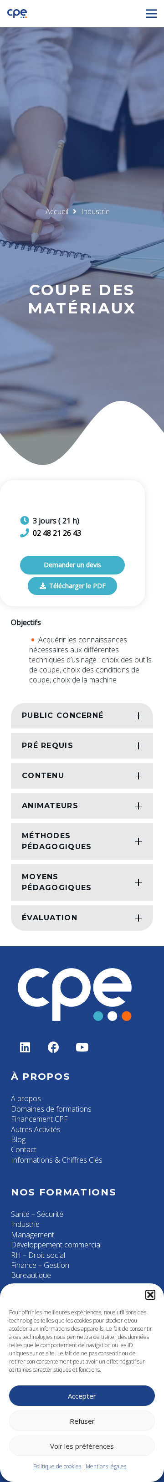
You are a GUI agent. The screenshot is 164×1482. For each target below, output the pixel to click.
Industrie (25, 1224)
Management (32, 1235)
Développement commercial (56, 1245)
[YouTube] (82, 1047)
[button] (150, 1294)
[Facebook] (54, 1047)
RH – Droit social (38, 1255)
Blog (18, 1139)
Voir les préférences (82, 1446)
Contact (23, 1149)
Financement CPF (39, 1119)
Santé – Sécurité (37, 1214)
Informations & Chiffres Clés (56, 1160)
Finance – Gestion (40, 1265)
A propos (26, 1098)
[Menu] (151, 13)
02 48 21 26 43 (57, 533)
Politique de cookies (57, 1466)
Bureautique (31, 1275)
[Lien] (17, 13)
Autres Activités (36, 1129)
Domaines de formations (51, 1109)
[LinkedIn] (25, 1047)
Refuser (82, 1421)
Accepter (82, 1395)
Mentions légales (106, 1466)
